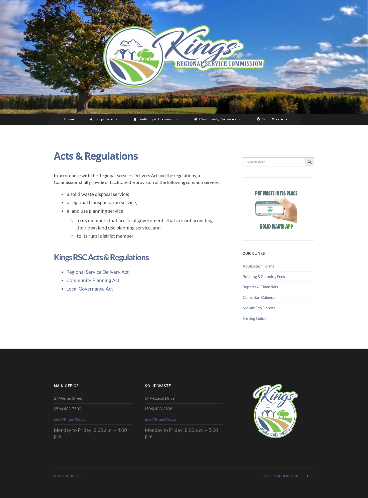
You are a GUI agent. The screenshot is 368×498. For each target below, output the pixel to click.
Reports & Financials (260, 286)
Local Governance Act (89, 289)
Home (69, 119)
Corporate (104, 119)
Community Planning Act (92, 280)
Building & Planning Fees (264, 276)
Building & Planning (156, 119)
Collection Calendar (260, 297)
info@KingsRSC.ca (69, 419)
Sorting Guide (254, 318)
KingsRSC (74, 476)
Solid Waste (272, 119)
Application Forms (258, 266)
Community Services (217, 119)
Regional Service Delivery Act (97, 272)
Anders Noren (290, 476)
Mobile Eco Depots (259, 307)
